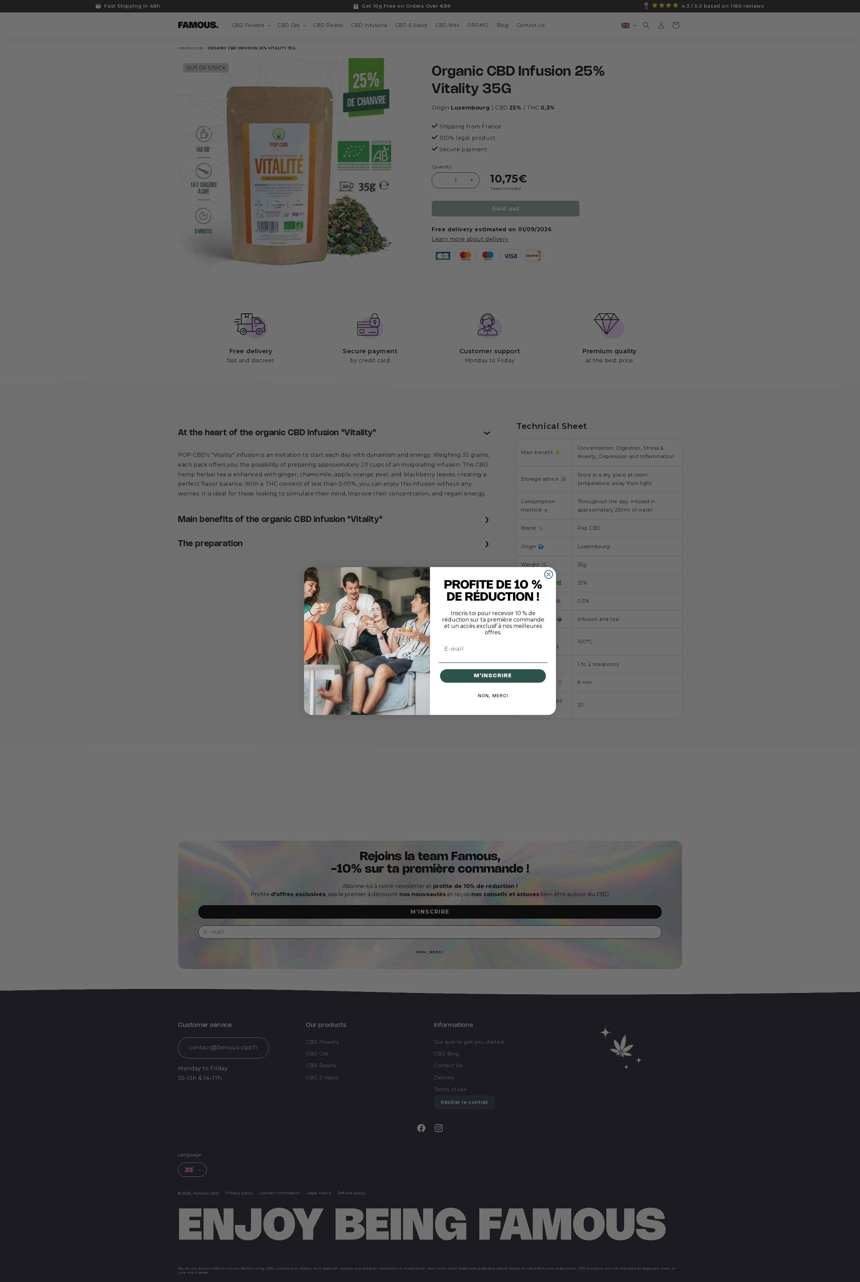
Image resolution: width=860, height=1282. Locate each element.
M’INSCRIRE (493, 675)
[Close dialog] (549, 574)
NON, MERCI (493, 696)
